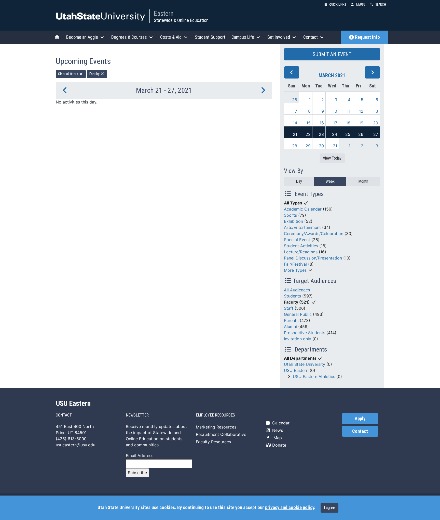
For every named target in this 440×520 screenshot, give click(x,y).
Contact (360, 431)
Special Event (297, 239)
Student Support (210, 37)
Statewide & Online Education (181, 20)
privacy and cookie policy (289, 507)
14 (295, 122)
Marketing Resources (216, 427)
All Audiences (297, 289)
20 (375, 122)
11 (348, 111)
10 (335, 111)
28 (294, 99)
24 (334, 134)
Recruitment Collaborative (221, 434)
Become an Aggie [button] (82, 37)
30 (321, 145)
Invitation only (297, 338)
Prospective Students (304, 332)
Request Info (367, 37)
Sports (290, 215)
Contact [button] (310, 37)
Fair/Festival (295, 264)
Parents (291, 320)
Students (292, 295)
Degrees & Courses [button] (129, 37)
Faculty (94, 74)
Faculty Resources (213, 441)
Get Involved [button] (278, 37)
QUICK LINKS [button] (337, 4)
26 (360, 134)
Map (276, 437)
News (277, 430)
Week (330, 181)
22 (308, 134)
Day (299, 181)
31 (335, 145)
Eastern (164, 13)
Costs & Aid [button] (171, 37)
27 (375, 134)
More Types (295, 270)
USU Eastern (296, 370)
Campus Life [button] (242, 37)
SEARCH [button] (380, 4)
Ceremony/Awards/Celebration (313, 233)
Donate (278, 445)
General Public (298, 314)
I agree (329, 507)
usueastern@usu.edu (75, 444)
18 (348, 122)
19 (361, 122)
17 (335, 122)
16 (322, 122)
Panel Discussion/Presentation (313, 258)
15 (308, 122)
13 (376, 111)
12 (361, 111)
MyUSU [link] (360, 4)
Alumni (290, 326)
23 (321, 134)
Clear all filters (68, 74)
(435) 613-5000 (71, 438)
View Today (332, 158)
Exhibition (293, 221)
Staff (288, 308)
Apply (360, 418)
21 (295, 134)
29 (308, 145)
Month (363, 181)
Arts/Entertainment (302, 227)
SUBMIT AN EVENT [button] (332, 54)
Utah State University (304, 364)
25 (347, 134)
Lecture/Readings (301, 251)
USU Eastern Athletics (314, 376)
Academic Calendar (303, 209)
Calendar (280, 422)
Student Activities (301, 245)
